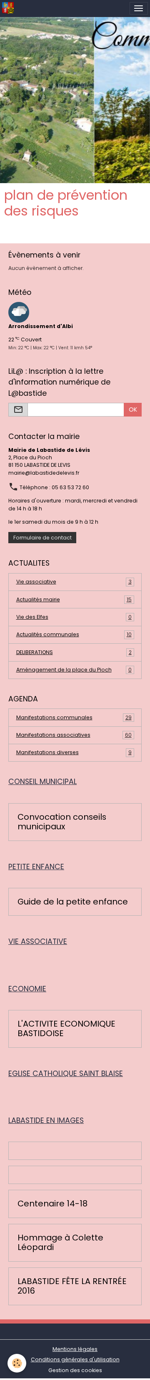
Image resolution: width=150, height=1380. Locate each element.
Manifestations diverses (74, 752)
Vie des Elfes (74, 616)
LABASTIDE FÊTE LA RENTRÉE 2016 (72, 1286)
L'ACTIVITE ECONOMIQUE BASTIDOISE (66, 1029)
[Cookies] (17, 1363)
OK (133, 409)
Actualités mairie (74, 599)
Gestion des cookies (75, 1370)
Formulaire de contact (42, 537)
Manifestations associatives (74, 734)
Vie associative (74, 581)
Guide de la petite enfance (73, 902)
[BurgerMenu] (139, 8)
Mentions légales (75, 1349)
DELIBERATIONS (74, 652)
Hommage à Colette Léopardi (60, 1243)
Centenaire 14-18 (53, 1204)
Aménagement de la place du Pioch (74, 669)
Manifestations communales (74, 717)
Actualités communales (74, 634)
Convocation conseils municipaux (62, 822)
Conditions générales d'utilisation (75, 1359)
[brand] (9, 8)
